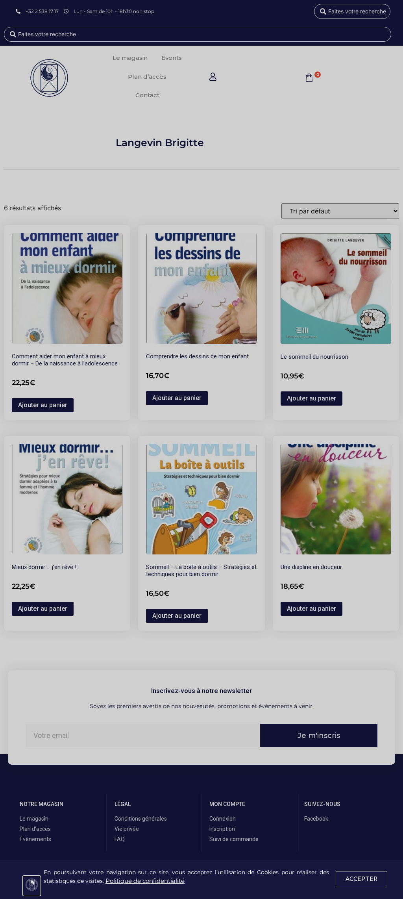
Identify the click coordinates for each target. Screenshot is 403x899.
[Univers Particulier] (32, 886)
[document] (201, 449)
